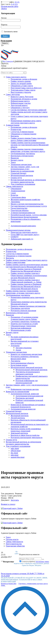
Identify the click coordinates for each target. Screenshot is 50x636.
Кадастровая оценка (19, 365)
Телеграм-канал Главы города (23, 90)
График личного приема (21, 81)
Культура (14, 195)
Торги (13, 162)
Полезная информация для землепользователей (27, 382)
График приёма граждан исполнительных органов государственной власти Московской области (30, 145)
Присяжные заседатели (20, 308)
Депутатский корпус (19, 105)
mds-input (14, 455)
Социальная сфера (18, 197)
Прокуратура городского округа (24, 232)
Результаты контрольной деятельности (26, 437)
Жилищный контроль (20, 416)
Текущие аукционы (24, 348)
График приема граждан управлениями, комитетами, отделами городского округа (28, 150)
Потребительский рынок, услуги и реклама (29, 215)
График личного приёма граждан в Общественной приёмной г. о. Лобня (26, 281)
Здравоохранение (18, 191)
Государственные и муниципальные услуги (29, 206)
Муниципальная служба (21, 330)
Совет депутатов (13, 94)
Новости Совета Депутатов (22, 97)
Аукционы (15, 346)
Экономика (15, 202)
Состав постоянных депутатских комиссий (28, 110)
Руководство (16, 129)
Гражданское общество (15, 546)
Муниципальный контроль (22, 175)
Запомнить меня (10, 32)
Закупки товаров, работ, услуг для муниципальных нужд (25, 168)
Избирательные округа (20, 101)
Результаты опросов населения (23, 310)
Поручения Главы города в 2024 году (26, 88)
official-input (16, 451)
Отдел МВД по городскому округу (25, 234)
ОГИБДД (14, 237)
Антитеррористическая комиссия (25, 394)
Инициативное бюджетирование (24, 217)
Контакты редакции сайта (8, 583)
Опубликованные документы (23, 153)
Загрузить (15, 500)
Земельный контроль (19, 433)
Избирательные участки (21, 103)
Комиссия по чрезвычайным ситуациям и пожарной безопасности (28, 406)
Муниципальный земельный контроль (26, 367)
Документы (15, 361)
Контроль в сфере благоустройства (25, 435)
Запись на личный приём (21, 83)
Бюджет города (17, 160)
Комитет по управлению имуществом (26, 354)
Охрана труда (16, 178)
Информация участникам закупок (25, 389)
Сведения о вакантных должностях (25, 321)
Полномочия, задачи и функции (24, 79)
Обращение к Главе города (22, 86)
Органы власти (12, 539)
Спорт (13, 193)
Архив (18, 350)
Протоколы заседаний (25, 398)
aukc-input (15, 448)
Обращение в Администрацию (23, 134)
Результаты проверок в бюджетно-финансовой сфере (25, 357)
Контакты (15, 136)
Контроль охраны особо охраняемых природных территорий (26, 430)
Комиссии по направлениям (22, 171)
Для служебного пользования (23, 184)
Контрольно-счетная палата (22, 156)
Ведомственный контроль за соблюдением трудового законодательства (28, 181)
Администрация (12, 125)
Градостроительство (19, 208)
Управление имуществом (21, 164)
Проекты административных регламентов (28, 306)
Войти (4, 9)
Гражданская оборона (20, 210)
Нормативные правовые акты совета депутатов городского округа (26, 122)
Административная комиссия (23, 213)
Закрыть (5, 43)
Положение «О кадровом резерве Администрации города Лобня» (24, 318)
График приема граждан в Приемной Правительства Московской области (26, 270)
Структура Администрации (22, 132)
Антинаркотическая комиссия (23, 409)
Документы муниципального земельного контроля (28, 373)
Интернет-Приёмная (9, 48)
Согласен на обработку (35, 561)
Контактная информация (21, 328)
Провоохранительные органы (18, 230)
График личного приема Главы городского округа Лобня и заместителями (28, 139)
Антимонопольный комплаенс (23, 226)
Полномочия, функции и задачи (24, 99)
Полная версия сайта (9, 6)
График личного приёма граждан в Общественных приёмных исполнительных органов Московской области (29, 275)
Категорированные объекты (22, 363)
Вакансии (15, 158)
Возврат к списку (8, 504)
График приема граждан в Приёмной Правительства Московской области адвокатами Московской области (26, 286)
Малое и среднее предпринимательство (27, 204)
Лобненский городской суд (22, 239)
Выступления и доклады (21, 92)
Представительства (14, 544)
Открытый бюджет (18, 173)
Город (8, 537)
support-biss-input (17, 457)
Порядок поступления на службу (24, 324)
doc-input (14, 453)
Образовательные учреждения (23, 326)
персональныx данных (42, 561)
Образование (16, 189)
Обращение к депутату (20, 108)
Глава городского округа (16, 77)
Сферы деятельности (14, 186)
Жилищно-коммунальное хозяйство (25, 199)
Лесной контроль (18, 418)
